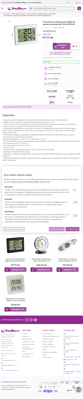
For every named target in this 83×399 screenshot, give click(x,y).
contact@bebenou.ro (8, 360)
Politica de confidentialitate (27, 348)
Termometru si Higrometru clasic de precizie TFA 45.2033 (41, 260)
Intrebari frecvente (49, 347)
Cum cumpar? (47, 334)
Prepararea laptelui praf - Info (71, 365)
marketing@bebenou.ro (8, 365)
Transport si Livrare (28, 341)
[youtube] (35, 320)
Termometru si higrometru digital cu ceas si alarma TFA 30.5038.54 (15, 300)
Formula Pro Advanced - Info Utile (71, 344)
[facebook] (27, 320)
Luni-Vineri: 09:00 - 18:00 (8, 354)
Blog (44, 349)
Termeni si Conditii (28, 344)
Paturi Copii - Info (71, 359)
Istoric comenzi (48, 341)
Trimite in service (27, 354)
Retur (24, 351)
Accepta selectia (56, 229)
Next (39, 35)
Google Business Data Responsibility (24, 182)
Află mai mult (45, 182)
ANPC (44, 355)
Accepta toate (72, 229)
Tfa (49, 34)
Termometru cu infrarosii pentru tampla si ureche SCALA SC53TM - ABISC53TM (67, 260)
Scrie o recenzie (58, 27)
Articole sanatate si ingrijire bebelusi (37, 14)
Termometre (52, 14)
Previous (12, 35)
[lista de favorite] (68, 2)
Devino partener (48, 344)
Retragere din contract (50, 352)
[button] (3, 8)
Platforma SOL (47, 357)
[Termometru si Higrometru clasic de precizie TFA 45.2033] (41, 245)
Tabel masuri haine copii (51, 336)
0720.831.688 (7, 350)
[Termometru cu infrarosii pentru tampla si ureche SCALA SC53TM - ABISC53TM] (67, 245)
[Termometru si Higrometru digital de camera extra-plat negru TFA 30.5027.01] (15, 245)
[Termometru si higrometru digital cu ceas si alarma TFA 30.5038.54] (15, 285)
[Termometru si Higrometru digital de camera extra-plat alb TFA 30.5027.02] (26, 35)
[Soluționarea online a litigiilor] (76, 382)
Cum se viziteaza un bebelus (70, 351)
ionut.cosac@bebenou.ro (8, 370)
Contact (24, 334)
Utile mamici (26, 356)
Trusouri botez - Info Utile (72, 357)
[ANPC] (65, 382)
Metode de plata (48, 339)
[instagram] (31, 320)
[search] (30, 8)
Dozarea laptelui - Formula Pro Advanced (72, 372)
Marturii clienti (27, 339)
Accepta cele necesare (14, 229)
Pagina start (6, 14)
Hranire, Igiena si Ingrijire (18, 14)
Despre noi (25, 336)
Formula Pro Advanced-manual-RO (71, 337)
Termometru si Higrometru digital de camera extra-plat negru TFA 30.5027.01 (15, 260)
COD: (44, 31)
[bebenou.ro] (17, 8)
